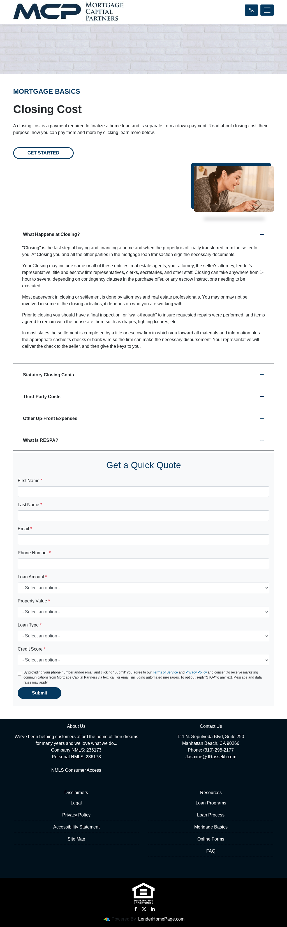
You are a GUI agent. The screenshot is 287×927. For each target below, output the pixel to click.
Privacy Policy (196, 672)
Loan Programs (211, 803)
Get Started (43, 153)
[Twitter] (144, 909)
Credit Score (31, 649)
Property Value (34, 601)
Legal (76, 803)
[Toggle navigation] (267, 10)
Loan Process (210, 815)
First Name (30, 480)
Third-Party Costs (42, 396)
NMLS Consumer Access (76, 770)
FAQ (210, 851)
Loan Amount (32, 576)
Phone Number (34, 552)
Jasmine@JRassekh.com (211, 756)
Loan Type (29, 625)
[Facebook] (136, 909)
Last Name (30, 504)
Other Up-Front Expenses (50, 418)
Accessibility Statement (76, 827)
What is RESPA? (40, 440)
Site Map (76, 839)
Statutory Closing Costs (48, 374)
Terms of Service (165, 672)
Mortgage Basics (211, 827)
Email (25, 528)
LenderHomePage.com (161, 919)
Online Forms (210, 839)
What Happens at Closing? (51, 234)
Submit (39, 693)
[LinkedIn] (153, 909)
